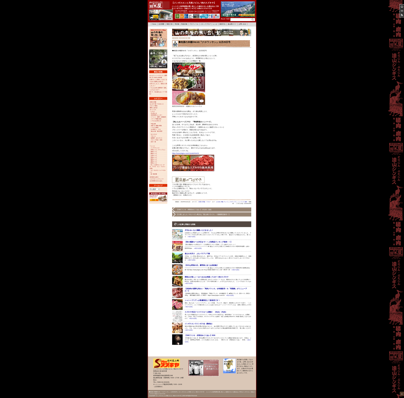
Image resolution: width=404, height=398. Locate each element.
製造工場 (169, 24)
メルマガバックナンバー (157, 179)
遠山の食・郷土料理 (156, 131)
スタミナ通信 (153, 106)
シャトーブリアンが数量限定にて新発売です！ (202, 300)
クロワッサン (233, 202)
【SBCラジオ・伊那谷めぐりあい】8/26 (200, 335)
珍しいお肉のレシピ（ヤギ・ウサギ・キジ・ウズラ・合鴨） (158, 166)
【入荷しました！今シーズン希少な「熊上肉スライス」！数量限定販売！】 (203, 214)
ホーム (402, 6)
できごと (153, 136)
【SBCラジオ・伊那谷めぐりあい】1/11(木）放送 (194, 209)
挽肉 (246, 202)
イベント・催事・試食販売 (158, 117)
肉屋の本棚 (202, 202)
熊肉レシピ (154, 163)
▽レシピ (152, 146)
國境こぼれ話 (153, 107)
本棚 (222, 202)
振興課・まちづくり (156, 138)
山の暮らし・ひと (156, 129)
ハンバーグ (241, 202)
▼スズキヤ (154, 134)
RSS (402, 15)
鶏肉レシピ (154, 151)
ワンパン (226, 202)
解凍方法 (222, 24)
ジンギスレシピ (155, 148)
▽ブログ (208, 202)
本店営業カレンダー (156, 115)
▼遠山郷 (153, 124)
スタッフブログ (205, 24)
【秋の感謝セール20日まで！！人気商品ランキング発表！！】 (208, 242)
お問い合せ (242, 24)
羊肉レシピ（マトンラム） (158, 149)
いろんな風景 (154, 127)
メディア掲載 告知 (156, 119)
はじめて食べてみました (157, 104)
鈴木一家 (153, 142)
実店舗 (177, 24)
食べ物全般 (154, 174)
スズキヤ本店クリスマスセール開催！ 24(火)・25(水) (205, 312)
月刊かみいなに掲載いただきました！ (199, 230)
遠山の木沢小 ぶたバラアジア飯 (197, 253)
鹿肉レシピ (154, 161)
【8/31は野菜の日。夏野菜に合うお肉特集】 (201, 265)
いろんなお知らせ (156, 120)
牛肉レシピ (154, 155)
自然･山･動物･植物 (156, 125)
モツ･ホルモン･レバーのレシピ (158, 171)
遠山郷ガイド (232, 24)
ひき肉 (218, 202)
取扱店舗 (184, 24)
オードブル (153, 109)
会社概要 (161, 24)
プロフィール (193, 24)
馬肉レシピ (154, 157)
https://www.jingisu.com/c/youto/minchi (185, 153)
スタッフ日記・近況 (156, 140)
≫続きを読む (191, 236)
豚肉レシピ (154, 153)
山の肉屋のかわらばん (156, 181)
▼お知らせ (154, 113)
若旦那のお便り (154, 177)
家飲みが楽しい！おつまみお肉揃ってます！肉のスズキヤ (207, 277)
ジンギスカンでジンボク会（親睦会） (199, 324)
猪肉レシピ (154, 159)
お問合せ (402, 11)
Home (154, 24)
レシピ (215, 24)
